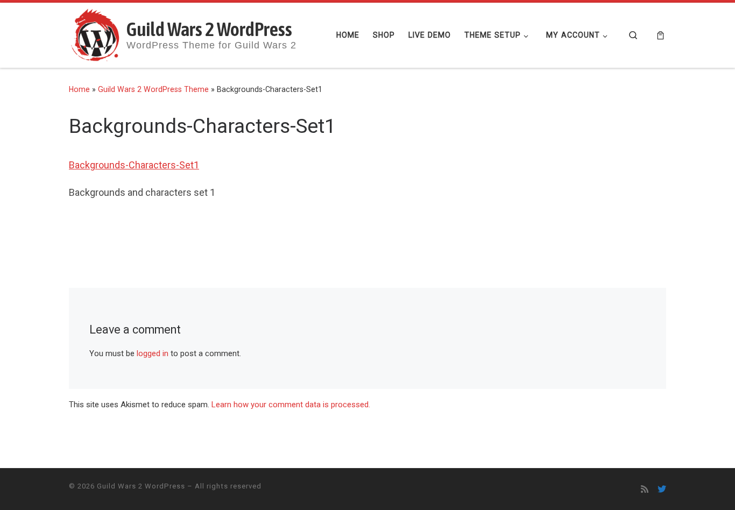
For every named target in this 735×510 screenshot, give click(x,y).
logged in (152, 353)
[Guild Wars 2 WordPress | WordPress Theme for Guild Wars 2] (96, 34)
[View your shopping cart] (660, 35)
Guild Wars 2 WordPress (141, 486)
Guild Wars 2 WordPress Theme (153, 89)
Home (79, 89)
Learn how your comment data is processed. (290, 404)
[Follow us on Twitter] (662, 489)
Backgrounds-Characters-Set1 (134, 165)
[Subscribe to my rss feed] (644, 489)
